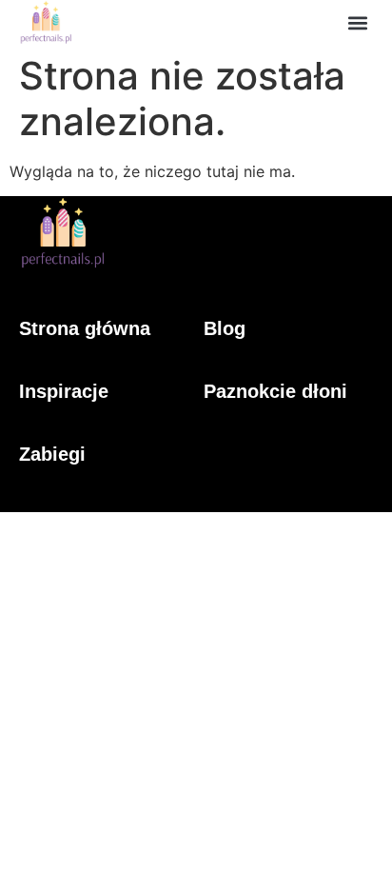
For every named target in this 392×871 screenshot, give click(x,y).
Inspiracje (63, 391)
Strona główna (84, 328)
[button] (357, 22)
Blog (224, 328)
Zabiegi (52, 454)
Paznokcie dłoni (275, 391)
